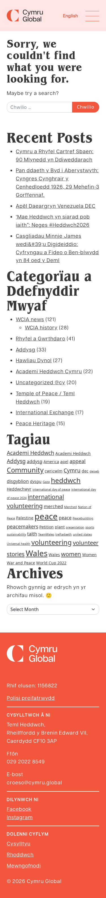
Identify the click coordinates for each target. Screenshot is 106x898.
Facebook (19, 809)
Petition (46, 527)
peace (46, 516)
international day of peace (51, 489)
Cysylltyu (19, 843)
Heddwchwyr (19, 489)
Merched (70, 507)
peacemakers (22, 526)
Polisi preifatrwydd (31, 697)
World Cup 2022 (51, 562)
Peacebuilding (83, 518)
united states (82, 534)
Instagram (20, 817)
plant (60, 527)
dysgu (36, 481)
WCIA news (30, 319)
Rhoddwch (20, 854)
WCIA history (41, 327)
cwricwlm (53, 471)
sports (89, 527)
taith (32, 534)
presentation (75, 527)
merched (53, 506)
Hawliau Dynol (34, 360)
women (71, 554)
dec (85, 471)
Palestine (24, 518)
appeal (78, 461)
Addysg (25, 349)
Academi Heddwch (30, 453)
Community (25, 469)
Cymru (72, 470)
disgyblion (18, 481)
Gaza (46, 482)
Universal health (18, 544)
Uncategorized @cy (40, 382)
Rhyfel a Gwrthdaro (40, 338)
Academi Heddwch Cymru (49, 371)
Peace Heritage (35, 423)
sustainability (16, 534)
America (51, 461)
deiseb (94, 471)
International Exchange (45, 412)
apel (64, 461)
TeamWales (46, 534)
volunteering (51, 542)
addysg (34, 461)
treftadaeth (63, 534)
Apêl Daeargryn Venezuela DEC (56, 205)
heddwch (66, 480)
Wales (36, 553)
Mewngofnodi (24, 865)
